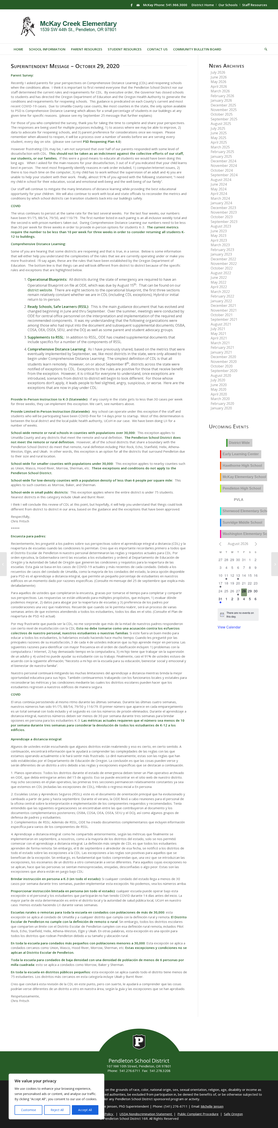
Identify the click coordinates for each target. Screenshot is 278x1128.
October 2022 (222, 268)
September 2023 (224, 221)
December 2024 (223, 161)
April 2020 (219, 394)
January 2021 (221, 352)
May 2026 (218, 81)
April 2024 (219, 193)
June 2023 (219, 231)
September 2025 (224, 119)
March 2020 (220, 398)
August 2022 (221, 273)
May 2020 (218, 389)
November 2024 (224, 165)
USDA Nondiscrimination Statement (146, 1114)
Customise (28, 1110)
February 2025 (222, 151)
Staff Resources (254, 5)
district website (40, 290)
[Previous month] (220, 544)
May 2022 (218, 282)
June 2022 (219, 277)
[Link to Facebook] (131, 5)
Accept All (85, 1110)
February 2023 (222, 249)
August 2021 (221, 324)
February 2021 (222, 347)
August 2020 (221, 375)
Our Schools (228, 5)
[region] (56, 1096)
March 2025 (220, 147)
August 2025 (221, 123)
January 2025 (221, 156)
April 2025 (219, 142)
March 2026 (220, 91)
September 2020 (224, 370)
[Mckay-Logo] (68, 26)
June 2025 (219, 133)
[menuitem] (202, 5)
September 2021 (224, 319)
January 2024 (221, 203)
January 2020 (221, 408)
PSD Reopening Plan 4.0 (101, 141)
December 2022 (223, 259)
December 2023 (223, 207)
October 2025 (222, 114)
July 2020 (218, 380)
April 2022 (219, 286)
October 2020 (222, 366)
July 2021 (218, 328)
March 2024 (220, 198)
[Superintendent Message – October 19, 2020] (3, 564)
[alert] (241, 614)
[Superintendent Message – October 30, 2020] (274, 564)
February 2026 (222, 95)
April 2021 (219, 338)
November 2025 (224, 109)
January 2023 (221, 254)
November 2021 (224, 310)
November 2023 (224, 212)
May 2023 (218, 235)
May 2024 (218, 189)
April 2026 (219, 86)
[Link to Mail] (138, 5)
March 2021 (220, 343)
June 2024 (219, 184)
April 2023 (219, 240)
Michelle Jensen (212, 1106)
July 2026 (218, 72)
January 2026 (221, 100)
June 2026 (219, 77)
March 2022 (220, 291)
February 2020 (222, 403)
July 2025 (218, 128)
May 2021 (218, 333)
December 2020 (223, 356)
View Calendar (229, 627)
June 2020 (219, 384)
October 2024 (222, 170)
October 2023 (222, 216)
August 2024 (221, 179)
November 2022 (224, 263)
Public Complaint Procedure (197, 1114)
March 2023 (220, 245)
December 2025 (223, 105)
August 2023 (221, 226)
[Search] (264, 49)
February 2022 (222, 296)
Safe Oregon (233, 1114)
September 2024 (224, 175)
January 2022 (221, 301)
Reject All (57, 1110)
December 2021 (223, 305)
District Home (203, 5)
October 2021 (222, 314)
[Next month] (256, 544)
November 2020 (224, 361)
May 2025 (218, 137)
